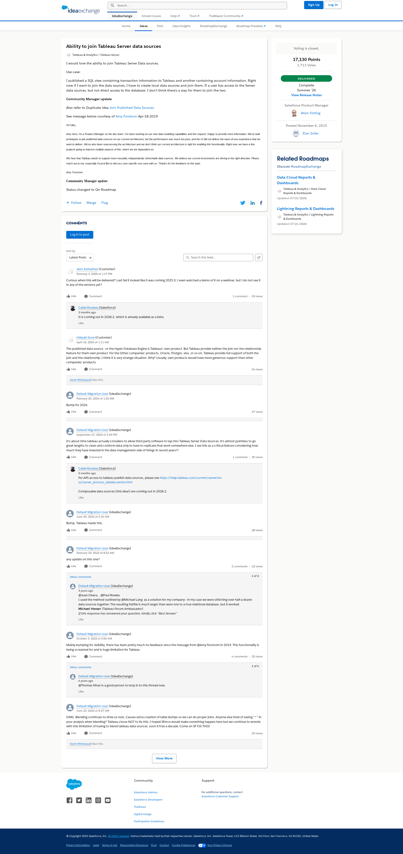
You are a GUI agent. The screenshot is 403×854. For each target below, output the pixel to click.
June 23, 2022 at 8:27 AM (92, 711)
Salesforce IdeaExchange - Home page (81, 10)
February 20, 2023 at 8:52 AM (95, 553)
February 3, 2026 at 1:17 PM (94, 274)
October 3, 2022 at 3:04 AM (94, 638)
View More (164, 758)
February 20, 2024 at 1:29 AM (95, 398)
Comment (95, 296)
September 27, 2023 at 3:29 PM (96, 435)
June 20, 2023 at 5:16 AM (92, 517)
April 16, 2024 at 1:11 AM (92, 342)
